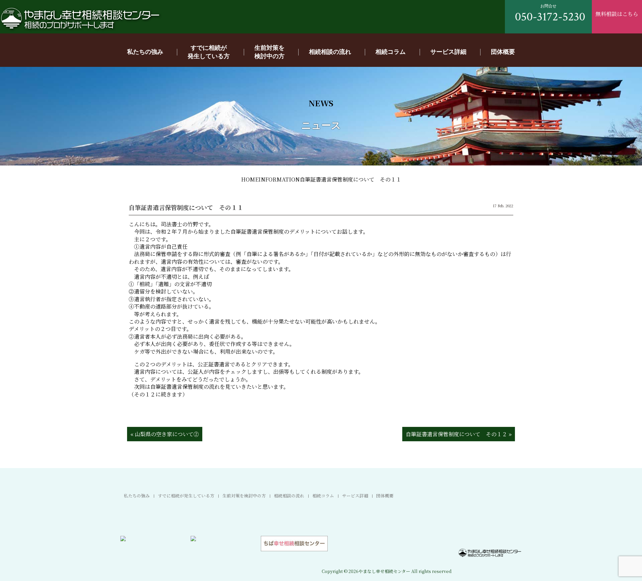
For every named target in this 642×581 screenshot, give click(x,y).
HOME (249, 179)
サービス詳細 (448, 51)
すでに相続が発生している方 (186, 495)
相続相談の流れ (330, 51)
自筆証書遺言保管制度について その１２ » (459, 434)
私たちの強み (145, 51)
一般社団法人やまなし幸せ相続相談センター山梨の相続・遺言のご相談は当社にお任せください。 (490, 553)
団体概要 (503, 51)
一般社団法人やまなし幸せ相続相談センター (80, 18)
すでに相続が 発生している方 (209, 51)
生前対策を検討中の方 (244, 495)
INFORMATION (279, 179)
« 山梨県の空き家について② (164, 434)
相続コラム (391, 51)
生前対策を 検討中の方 (269, 51)
